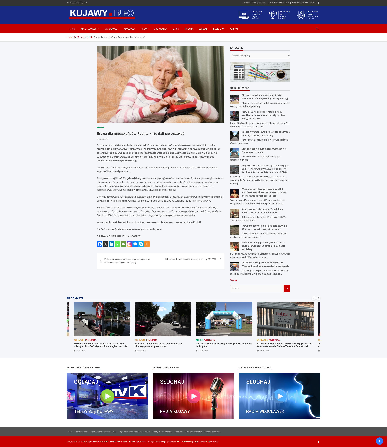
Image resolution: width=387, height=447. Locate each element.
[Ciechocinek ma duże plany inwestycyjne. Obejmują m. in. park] (234, 153)
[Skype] (141, 244)
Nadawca (179, 431)
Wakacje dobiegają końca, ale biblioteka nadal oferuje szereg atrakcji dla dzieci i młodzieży (263, 246)
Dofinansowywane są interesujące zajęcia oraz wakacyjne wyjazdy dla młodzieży (127, 261)
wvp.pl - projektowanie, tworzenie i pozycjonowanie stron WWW (189, 441)
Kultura (189, 28)
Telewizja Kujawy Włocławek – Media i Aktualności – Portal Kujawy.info (114, 441)
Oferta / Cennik (81, 431)
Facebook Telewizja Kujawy (254, 2)
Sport (176, 28)
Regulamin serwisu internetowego (134, 431)
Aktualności (111, 28)
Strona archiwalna (194, 431)
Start (72, 28)
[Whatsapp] (117, 244)
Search (287, 288)
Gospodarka (160, 28)
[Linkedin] (111, 244)
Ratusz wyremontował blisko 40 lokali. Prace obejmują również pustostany (97, 345)
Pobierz (217, 28)
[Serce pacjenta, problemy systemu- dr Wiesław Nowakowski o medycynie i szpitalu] (234, 266)
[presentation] (314, 298)
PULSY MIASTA (75, 298)
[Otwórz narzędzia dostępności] (379, 441)
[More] (147, 244)
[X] (105, 244)
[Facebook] (318, 2)
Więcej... (234, 280)
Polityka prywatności (162, 431)
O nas (69, 431)
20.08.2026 (203, 350)
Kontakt (234, 28)
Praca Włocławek (212, 431)
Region (144, 28)
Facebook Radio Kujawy (279, 2)
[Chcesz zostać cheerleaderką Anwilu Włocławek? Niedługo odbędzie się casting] (234, 99)
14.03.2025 (104, 139)
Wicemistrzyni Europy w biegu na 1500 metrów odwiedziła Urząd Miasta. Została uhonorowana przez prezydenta (264, 192)
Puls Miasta (90, 340)
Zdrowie (203, 28)
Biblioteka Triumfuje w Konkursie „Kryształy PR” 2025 (190, 259)
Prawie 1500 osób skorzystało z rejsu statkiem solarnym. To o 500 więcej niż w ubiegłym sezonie (263, 115)
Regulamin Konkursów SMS (103, 431)
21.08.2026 (80, 350)
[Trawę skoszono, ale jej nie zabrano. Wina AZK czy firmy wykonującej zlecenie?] (234, 230)
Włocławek (129, 28)
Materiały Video (89, 28)
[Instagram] (129, 244)
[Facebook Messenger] (135, 244)
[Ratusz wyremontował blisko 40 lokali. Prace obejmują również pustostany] (234, 136)
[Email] (123, 244)
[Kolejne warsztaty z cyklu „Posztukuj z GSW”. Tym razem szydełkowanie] (234, 213)
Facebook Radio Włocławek (303, 2)
